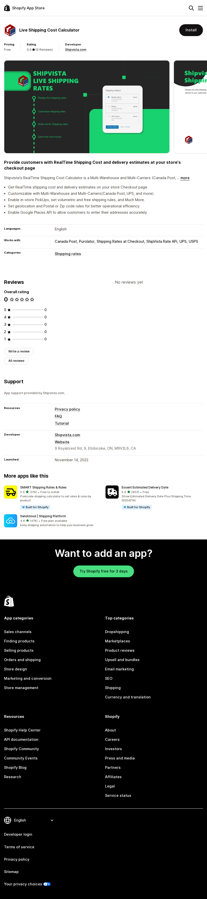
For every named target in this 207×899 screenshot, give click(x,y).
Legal (110, 786)
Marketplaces (117, 641)
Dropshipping (117, 632)
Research (12, 777)
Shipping (113, 688)
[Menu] (200, 8)
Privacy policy (67, 409)
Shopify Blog (15, 767)
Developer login (18, 834)
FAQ (58, 416)
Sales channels (18, 632)
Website (62, 442)
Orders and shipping (22, 660)
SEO (108, 678)
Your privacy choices (23, 884)
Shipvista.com (75, 49)
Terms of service (19, 847)
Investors (113, 749)
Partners (113, 767)
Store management (21, 688)
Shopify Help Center (22, 730)
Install (191, 30)
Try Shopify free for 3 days (104, 571)
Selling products (19, 650)
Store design (15, 669)
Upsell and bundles (122, 660)
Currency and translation (128, 697)
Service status (118, 795)
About (110, 730)
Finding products (19, 641)
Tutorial (62, 423)
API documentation (21, 739)
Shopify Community (21, 749)
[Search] (191, 8)
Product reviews (120, 650)
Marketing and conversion (27, 678)
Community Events (21, 758)
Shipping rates (68, 254)
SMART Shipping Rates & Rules (43, 487)
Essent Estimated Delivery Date (145, 487)
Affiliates (113, 777)
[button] (52, 497)
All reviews (16, 361)
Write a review (19, 351)
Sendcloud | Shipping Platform (43, 516)
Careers (112, 739)
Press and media (120, 758)
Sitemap (11, 871)
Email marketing (119, 669)
